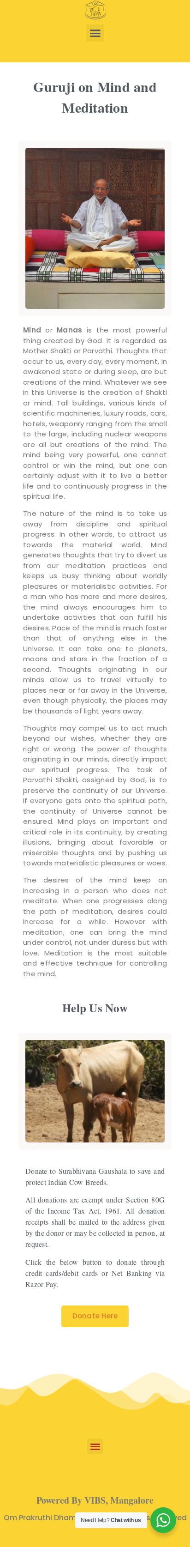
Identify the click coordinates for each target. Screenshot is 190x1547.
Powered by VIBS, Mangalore (95, 1500)
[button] (95, 33)
